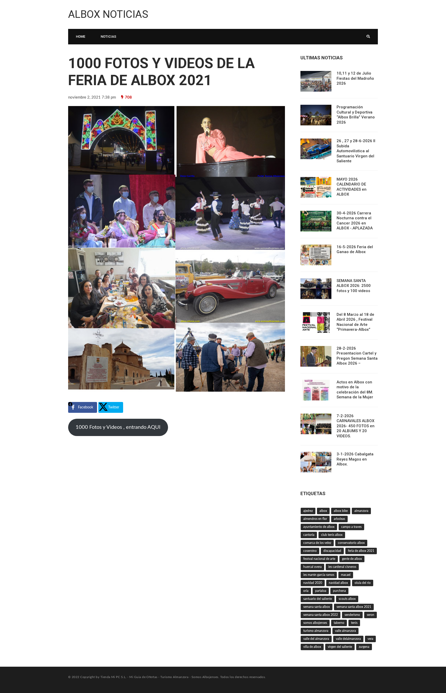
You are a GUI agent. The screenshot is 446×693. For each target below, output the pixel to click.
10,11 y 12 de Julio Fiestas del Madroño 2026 (355, 78)
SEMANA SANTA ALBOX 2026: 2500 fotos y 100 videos (354, 285)
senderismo (352, 614)
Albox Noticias (108, 14)
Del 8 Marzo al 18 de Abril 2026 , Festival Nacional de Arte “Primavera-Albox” (355, 322)
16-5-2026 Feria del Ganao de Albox (355, 249)
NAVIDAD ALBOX (338, 582)
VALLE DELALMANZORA (348, 638)
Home (80, 36)
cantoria (308, 534)
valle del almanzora (316, 638)
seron (370, 614)
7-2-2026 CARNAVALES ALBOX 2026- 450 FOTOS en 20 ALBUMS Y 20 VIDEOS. (356, 426)
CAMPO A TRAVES (351, 526)
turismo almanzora (315, 630)
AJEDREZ (308, 510)
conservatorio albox (351, 542)
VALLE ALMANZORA (345, 630)
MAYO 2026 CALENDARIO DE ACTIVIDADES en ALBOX (352, 187)
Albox (323, 510)
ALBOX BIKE (341, 510)
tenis (354, 622)
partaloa (320, 590)
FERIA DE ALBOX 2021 (361, 550)
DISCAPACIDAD (332, 550)
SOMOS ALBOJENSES (315, 622)
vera (370, 638)
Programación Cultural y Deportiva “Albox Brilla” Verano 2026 (356, 115)
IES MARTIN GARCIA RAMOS (318, 574)
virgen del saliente (340, 646)
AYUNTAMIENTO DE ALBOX (318, 526)
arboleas (339, 518)
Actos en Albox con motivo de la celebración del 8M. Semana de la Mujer (355, 390)
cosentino (310, 550)
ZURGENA (364, 646)
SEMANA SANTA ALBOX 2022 (320, 614)
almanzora (361, 510)
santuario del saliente (317, 598)
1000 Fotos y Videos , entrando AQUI (118, 427)
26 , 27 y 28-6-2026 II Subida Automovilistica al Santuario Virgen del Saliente (356, 151)
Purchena (339, 590)
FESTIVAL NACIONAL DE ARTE (319, 558)
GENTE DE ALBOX (352, 558)
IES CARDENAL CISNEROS (342, 566)
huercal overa (312, 566)
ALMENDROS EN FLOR (315, 518)
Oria (305, 590)
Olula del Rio (363, 582)
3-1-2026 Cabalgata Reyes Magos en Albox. (355, 459)
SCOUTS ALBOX (347, 598)
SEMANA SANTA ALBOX (316, 606)
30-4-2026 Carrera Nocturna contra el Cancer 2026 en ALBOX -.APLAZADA (355, 221)
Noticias (108, 36)
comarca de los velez (317, 542)
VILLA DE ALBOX (312, 646)
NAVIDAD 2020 (312, 582)
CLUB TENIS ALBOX (332, 534)
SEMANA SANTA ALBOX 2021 (354, 606)
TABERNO (339, 622)
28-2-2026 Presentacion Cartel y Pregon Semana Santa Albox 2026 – (357, 356)
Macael (346, 574)
